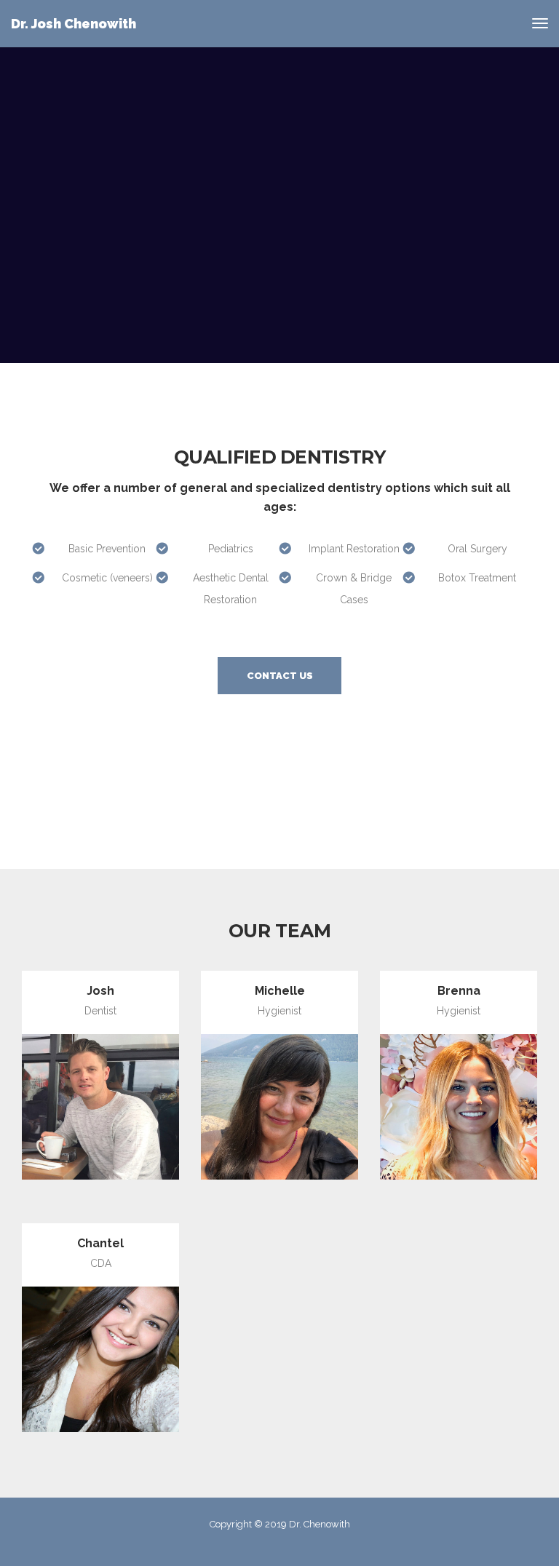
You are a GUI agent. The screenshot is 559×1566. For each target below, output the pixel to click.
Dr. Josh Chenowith (73, 23)
